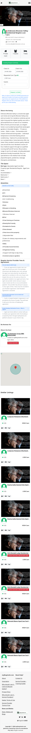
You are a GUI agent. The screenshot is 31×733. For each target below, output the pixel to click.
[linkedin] (22, 717)
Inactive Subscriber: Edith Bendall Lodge (18, 555)
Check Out (19, 68)
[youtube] (25, 717)
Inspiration (5, 681)
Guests (6, 82)
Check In (6, 68)
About (4, 678)
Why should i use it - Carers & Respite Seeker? (8, 687)
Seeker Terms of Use (8, 700)
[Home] (1, 3)
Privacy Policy (6, 692)
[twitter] (19, 717)
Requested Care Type (10, 75)
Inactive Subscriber (13, 343)
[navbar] (29, 3)
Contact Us (19, 678)
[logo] (14, 3)
